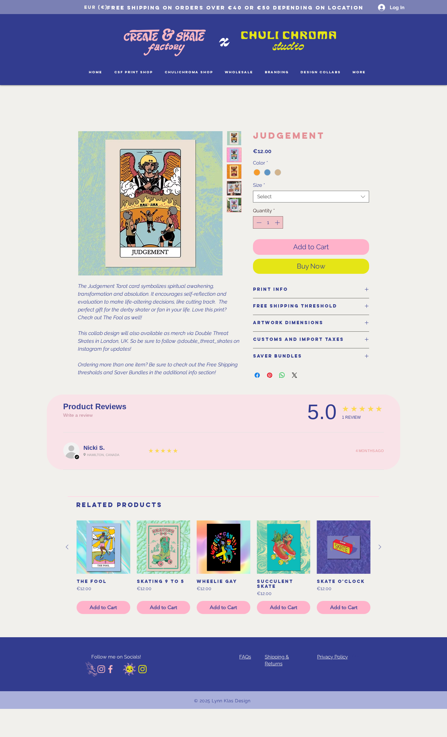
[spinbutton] (268, 223)
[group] (223, 567)
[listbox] (99, 7)
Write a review (78, 415)
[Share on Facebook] (257, 375)
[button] (99, 7)
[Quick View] (103, 547)
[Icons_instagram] (101, 669)
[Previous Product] (67, 547)
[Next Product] (380, 547)
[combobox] (311, 196)
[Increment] (278, 223)
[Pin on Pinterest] (270, 375)
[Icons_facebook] (111, 669)
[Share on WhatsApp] (282, 375)
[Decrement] (258, 223)
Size (259, 185)
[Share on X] (294, 375)
